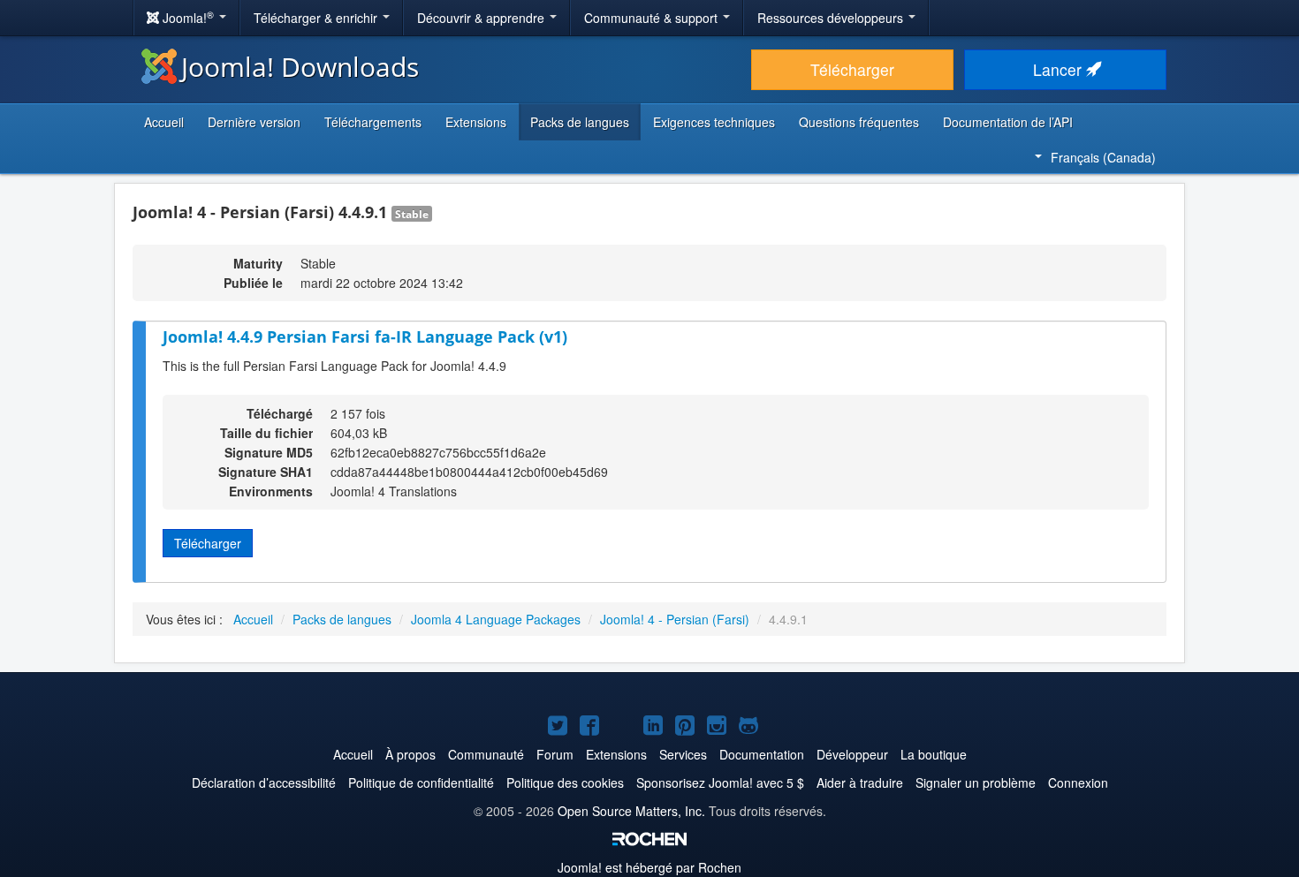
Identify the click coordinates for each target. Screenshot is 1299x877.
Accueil (164, 122)
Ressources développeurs (832, 17)
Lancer (1059, 69)
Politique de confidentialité (421, 782)
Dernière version (254, 122)
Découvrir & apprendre (482, 17)
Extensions (475, 122)
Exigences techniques (714, 122)
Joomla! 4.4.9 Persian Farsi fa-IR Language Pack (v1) (365, 336)
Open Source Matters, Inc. (631, 811)
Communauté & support (652, 17)
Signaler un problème (975, 782)
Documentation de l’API (1008, 122)
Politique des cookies (565, 782)
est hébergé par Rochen (649, 867)
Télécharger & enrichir (317, 17)
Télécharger (852, 69)
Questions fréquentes (859, 122)
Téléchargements (373, 122)
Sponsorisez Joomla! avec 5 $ (720, 782)
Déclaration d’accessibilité (264, 782)
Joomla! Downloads (300, 67)
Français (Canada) (1103, 157)
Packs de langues (579, 122)
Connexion (1078, 782)
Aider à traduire (860, 782)
